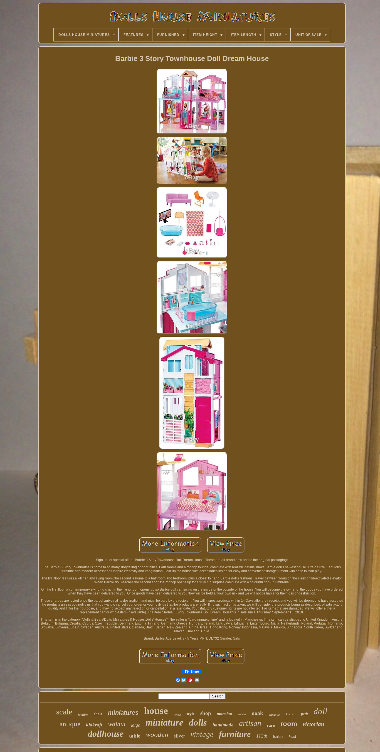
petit (304, 714)
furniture (235, 734)
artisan (250, 723)
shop (205, 713)
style (190, 714)
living (177, 714)
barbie (278, 736)
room (288, 724)
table (134, 736)
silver (179, 736)
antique (70, 724)
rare (271, 725)
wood (242, 714)
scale (64, 711)
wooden (157, 735)
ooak (257, 713)
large (135, 725)
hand (292, 737)
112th (261, 736)
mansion (224, 713)
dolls (198, 722)
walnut (116, 724)
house (156, 710)
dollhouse (106, 734)
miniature (164, 722)
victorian (313, 724)
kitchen (290, 714)
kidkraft (94, 725)
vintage (202, 734)
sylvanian (274, 714)
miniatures (123, 712)
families (83, 714)
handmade (223, 725)
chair (98, 714)
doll (320, 711)
